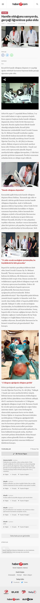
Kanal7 (6, 592)
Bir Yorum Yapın (21, 454)
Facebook (16, 582)
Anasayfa (11, 575)
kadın (21, 119)
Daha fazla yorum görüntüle (20, 536)
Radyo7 (32, 592)
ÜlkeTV (15, 592)
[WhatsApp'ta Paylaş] (11, 55)
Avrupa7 (24, 592)
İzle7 (27, 599)
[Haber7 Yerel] (20, 4)
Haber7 (13, 599)
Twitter (25, 582)
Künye (19, 575)
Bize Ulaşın (27, 575)
